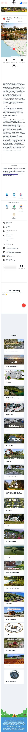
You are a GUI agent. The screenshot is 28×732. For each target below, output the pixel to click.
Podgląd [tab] (8, 21)
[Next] (25, 31)
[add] (24, 305)
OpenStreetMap (19, 56)
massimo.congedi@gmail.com (12, 248)
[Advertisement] (14, 75)
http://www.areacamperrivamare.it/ (10, 174)
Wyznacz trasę (6, 62)
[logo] (14, 2)
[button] (14, 49)
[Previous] (3, 31)
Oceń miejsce (22, 62)
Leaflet (13, 56)
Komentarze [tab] (20, 21)
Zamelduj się (14, 62)
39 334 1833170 (9, 244)
